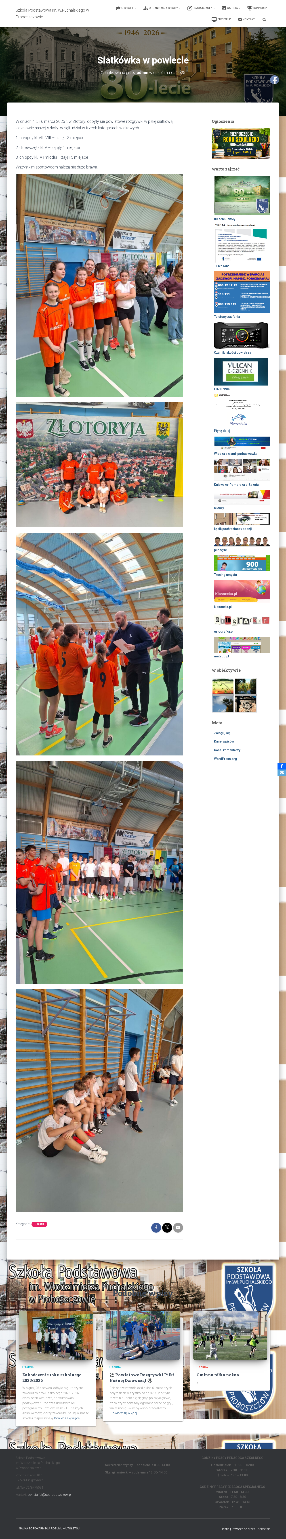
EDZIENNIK (224, 19)
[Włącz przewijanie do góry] (277, 1530)
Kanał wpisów (224, 741)
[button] (136, 8)
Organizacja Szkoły (164, 8)
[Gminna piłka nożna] (230, 1335)
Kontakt (249, 19)
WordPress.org (225, 759)
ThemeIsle (263, 1529)
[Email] (282, 773)
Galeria (232, 8)
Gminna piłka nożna (218, 1374)
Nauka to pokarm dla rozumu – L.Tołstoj (49, 1528)
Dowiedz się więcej (67, 1418)
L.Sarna (39, 1224)
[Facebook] (282, 766)
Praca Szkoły (203, 8)
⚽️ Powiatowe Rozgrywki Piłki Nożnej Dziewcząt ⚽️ (142, 1377)
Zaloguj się (222, 733)
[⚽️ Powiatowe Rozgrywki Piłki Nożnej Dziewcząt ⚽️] (143, 1335)
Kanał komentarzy (227, 750)
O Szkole (128, 8)
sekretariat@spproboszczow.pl (49, 1494)
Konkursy (260, 8)
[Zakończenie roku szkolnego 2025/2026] (56, 1335)
